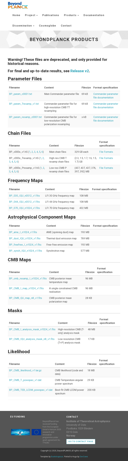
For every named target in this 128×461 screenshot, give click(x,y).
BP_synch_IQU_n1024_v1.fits (25, 250)
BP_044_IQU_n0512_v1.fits (24, 201)
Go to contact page (80, 441)
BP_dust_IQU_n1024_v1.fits (24, 238)
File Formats (106, 151)
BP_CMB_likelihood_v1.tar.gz (25, 370)
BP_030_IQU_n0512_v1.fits (24, 195)
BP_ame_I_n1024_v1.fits (23, 232)
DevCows (84, 457)
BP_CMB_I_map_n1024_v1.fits (26, 288)
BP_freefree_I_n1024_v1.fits (25, 244)
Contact (66, 25)
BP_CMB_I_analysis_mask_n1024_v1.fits (32, 329)
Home (16, 15)
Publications (50, 15)
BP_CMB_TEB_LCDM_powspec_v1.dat (30, 389)
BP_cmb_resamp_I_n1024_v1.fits (28, 278)
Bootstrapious (57, 457)
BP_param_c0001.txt (20, 94)
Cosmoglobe (47, 25)
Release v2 (79, 71)
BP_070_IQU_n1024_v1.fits (24, 208)
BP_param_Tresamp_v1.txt (24, 103)
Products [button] (70, 15)
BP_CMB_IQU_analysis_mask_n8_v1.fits (31, 339)
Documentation (94, 15)
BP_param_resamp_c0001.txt (25, 117)
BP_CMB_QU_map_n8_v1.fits (25, 298)
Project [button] (30, 15)
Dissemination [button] (22, 25)
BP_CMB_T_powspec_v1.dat (25, 380)
